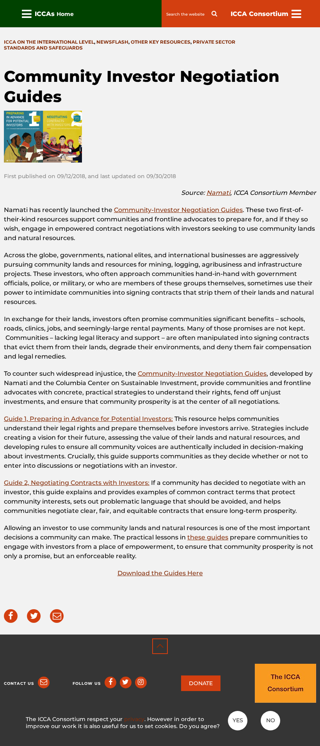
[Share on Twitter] (34, 616)
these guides (207, 537)
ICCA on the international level (49, 42)
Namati (218, 192)
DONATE (201, 683)
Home (65, 14)
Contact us (19, 683)
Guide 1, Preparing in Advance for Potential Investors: (88, 418)
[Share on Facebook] (11, 616)
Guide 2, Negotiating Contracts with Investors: (76, 482)
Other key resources (160, 42)
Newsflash (112, 42)
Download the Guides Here (160, 573)
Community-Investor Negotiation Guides (178, 210)
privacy (134, 719)
